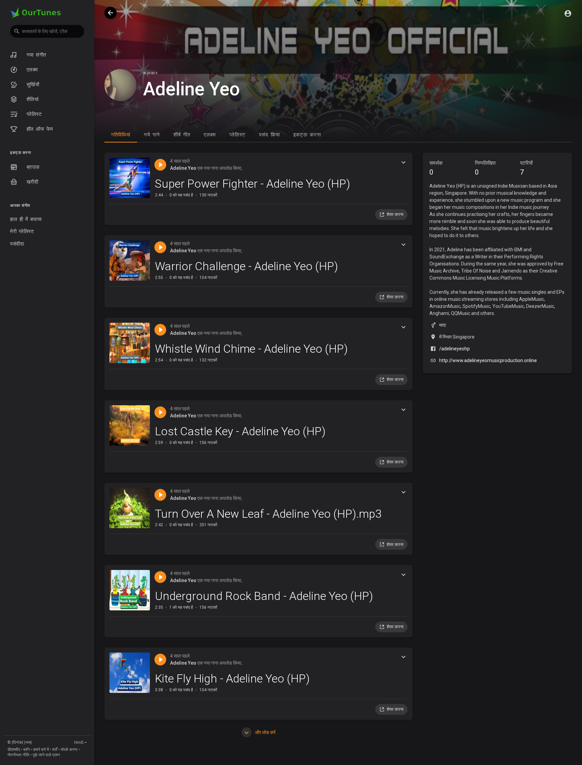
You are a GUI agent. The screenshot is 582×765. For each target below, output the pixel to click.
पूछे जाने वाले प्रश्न (46, 755)
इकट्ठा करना (307, 135)
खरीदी (31, 182)
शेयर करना (395, 214)
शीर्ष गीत (181, 135)
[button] (47, 31)
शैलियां (31, 99)
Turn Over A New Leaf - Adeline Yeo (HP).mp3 (268, 513)
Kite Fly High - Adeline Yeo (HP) (232, 678)
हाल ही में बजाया (25, 219)
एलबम (31, 70)
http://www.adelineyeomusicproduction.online (488, 360)
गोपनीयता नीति (18, 755)
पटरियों (526, 168)
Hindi (79, 742)
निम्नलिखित (485, 168)
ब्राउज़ (32, 167)
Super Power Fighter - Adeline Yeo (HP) (252, 183)
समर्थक (436, 168)
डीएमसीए (13, 749)
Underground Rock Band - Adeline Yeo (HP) (264, 596)
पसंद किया (269, 135)
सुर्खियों (31, 85)
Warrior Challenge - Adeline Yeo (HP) (246, 266)
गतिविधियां (120, 135)
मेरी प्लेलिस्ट (22, 231)
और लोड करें (265, 732)
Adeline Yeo (183, 168)
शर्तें (54, 749)
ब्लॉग (26, 749)
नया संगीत (35, 55)
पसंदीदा (17, 244)
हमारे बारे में (41, 749)
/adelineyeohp (454, 348)
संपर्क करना (69, 749)
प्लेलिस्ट (33, 114)
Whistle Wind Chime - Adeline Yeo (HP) (251, 348)
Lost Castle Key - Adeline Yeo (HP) (240, 431)
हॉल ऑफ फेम (38, 129)
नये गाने (152, 135)
